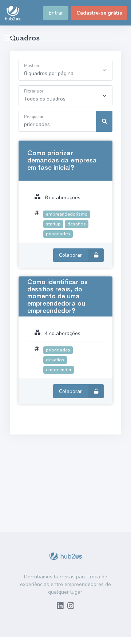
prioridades (58, 234)
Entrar (56, 12)
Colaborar (71, 255)
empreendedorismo (67, 214)
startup (53, 224)
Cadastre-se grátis (99, 12)
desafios (76, 224)
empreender (58, 369)
